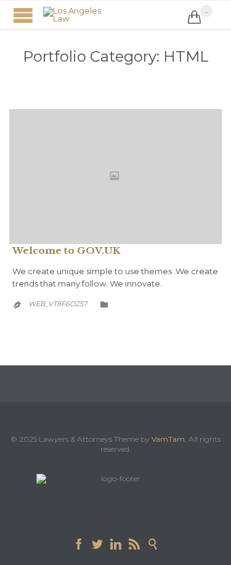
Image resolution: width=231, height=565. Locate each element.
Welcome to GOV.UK (66, 250)
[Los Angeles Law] (115, 15)
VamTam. (169, 439)
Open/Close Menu (23, 15)
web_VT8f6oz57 (57, 303)
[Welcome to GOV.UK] (115, 177)
